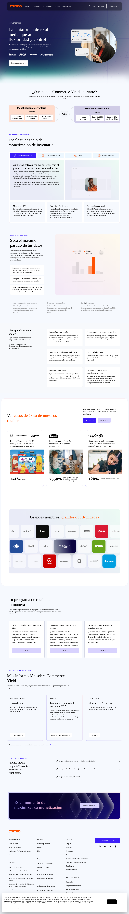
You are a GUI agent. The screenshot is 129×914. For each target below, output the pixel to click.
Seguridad (12, 890)
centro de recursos (51, 745)
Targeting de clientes (72, 889)
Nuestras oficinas (71, 870)
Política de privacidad (15, 867)
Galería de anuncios (15, 847)
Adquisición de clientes (73, 886)
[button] (90, 6)
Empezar (93, 735)
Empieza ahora (113, 6)
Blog (38, 851)
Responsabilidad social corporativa (77, 858)
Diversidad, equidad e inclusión (76, 862)
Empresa (69, 847)
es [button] (94, 6)
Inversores (69, 851)
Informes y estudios (43, 844)
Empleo (68, 844)
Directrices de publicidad (45, 874)
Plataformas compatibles (45, 878)
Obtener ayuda (16, 735)
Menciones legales (43, 867)
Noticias (68, 855)
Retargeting (69, 882)
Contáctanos (70, 866)
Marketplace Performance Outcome (20, 851)
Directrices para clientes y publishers (20, 874)
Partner (11, 855)
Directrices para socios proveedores (48, 871)
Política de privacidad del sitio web (20, 871)
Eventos (39, 847)
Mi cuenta (101, 6)
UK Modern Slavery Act (45, 890)
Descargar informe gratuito (59, 735)
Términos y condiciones (45, 863)
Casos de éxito (13, 844)
